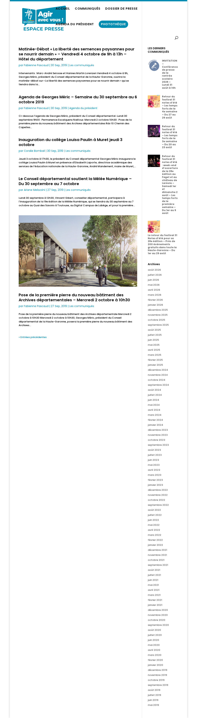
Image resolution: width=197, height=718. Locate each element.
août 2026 (154, 270)
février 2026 (155, 300)
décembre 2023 (158, 430)
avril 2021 (153, 590)
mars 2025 (154, 355)
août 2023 (154, 450)
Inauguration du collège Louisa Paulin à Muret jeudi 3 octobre (70, 142)
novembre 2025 (158, 315)
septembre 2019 (158, 685)
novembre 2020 (158, 615)
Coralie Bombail (34, 151)
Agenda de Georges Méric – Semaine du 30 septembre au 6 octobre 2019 (78, 99)
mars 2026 (154, 295)
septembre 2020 (158, 625)
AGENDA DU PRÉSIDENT (75, 24)
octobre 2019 (156, 680)
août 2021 (154, 570)
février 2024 (155, 420)
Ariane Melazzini (34, 190)
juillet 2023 (155, 455)
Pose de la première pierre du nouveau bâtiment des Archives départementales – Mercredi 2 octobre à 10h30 (74, 297)
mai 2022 (153, 525)
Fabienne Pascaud (36, 65)
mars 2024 (154, 415)
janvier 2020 (155, 665)
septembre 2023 (158, 445)
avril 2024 (154, 410)
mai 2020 (154, 645)
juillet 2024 (155, 395)
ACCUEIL (63, 9)
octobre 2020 (156, 620)
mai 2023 (153, 465)
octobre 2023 (156, 440)
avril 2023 (154, 470)
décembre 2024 (158, 370)
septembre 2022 (158, 505)
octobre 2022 (156, 500)
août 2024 (154, 390)
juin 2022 (153, 520)
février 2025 (155, 360)
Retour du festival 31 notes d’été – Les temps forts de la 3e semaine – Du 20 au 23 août (169, 137)
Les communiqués (81, 65)
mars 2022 (154, 535)
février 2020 (155, 660)
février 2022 (155, 540)
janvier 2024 (155, 425)
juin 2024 (153, 400)
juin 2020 (153, 640)
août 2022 (154, 510)
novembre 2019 (157, 675)
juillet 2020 (155, 635)
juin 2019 (153, 700)
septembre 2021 (158, 565)
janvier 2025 (155, 365)
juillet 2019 (154, 695)
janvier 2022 (155, 545)
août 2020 (154, 630)
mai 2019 (153, 705)
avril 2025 (154, 350)
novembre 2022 (158, 495)
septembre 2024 (158, 385)
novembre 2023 (158, 435)
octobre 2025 (156, 320)
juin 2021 (153, 580)
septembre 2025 (158, 325)
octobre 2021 (156, 560)
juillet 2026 (155, 275)
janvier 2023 (155, 485)
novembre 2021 (157, 555)
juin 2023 (153, 460)
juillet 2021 (154, 575)
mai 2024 (154, 405)
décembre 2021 (157, 550)
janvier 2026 (155, 305)
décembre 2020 (158, 610)
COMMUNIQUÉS (87, 9)
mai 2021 (153, 585)
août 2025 (154, 330)
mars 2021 (154, 595)
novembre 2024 (158, 375)
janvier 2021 (155, 605)
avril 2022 (154, 530)
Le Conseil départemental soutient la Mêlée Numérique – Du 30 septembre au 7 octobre (75, 181)
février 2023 (155, 480)
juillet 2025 (155, 335)
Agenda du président (83, 108)
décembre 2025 (158, 310)
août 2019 (154, 690)
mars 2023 (154, 475)
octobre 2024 (156, 380)
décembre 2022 (158, 490)
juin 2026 (153, 280)
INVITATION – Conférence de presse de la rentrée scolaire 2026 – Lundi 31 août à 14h (170, 74)
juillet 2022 (155, 515)
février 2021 (155, 600)
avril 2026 (154, 290)
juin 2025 (153, 340)
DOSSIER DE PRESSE (121, 9)
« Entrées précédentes (33, 337)
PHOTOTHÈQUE (113, 24)
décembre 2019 (157, 670)
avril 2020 (154, 650)
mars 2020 (154, 655)
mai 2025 (153, 345)
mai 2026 (153, 285)
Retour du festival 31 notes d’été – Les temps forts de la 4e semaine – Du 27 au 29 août (169, 107)
